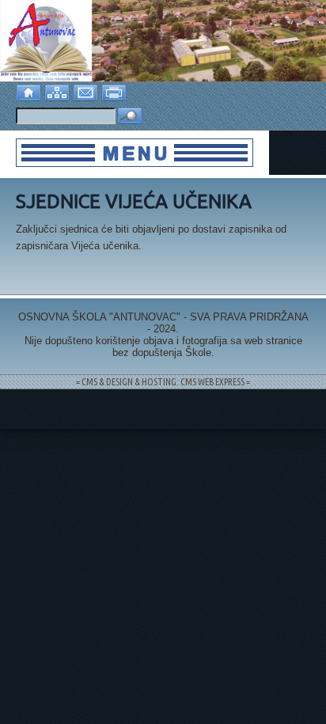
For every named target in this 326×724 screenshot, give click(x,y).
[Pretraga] (129, 117)
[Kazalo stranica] (58, 91)
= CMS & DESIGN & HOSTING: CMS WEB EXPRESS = (163, 382)
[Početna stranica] (30, 91)
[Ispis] (115, 91)
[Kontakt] (87, 91)
